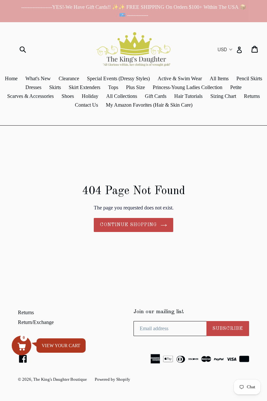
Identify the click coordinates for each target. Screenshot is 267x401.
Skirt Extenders (84, 87)
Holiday (90, 96)
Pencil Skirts (249, 78)
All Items (219, 78)
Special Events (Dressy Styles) (118, 78)
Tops (113, 87)
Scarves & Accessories (30, 96)
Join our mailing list (159, 312)
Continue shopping (128, 225)
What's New (38, 78)
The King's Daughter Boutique (60, 379)
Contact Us (86, 105)
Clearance (69, 78)
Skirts (55, 87)
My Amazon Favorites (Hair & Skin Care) (149, 105)
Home (11, 78)
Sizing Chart (223, 96)
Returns (252, 96)
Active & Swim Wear (180, 78)
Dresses (33, 87)
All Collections (121, 96)
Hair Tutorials (188, 96)
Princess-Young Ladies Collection (187, 87)
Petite (236, 87)
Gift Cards (155, 96)
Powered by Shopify (112, 379)
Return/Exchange (36, 322)
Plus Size (135, 87)
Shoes (68, 96)
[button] (21, 345)
